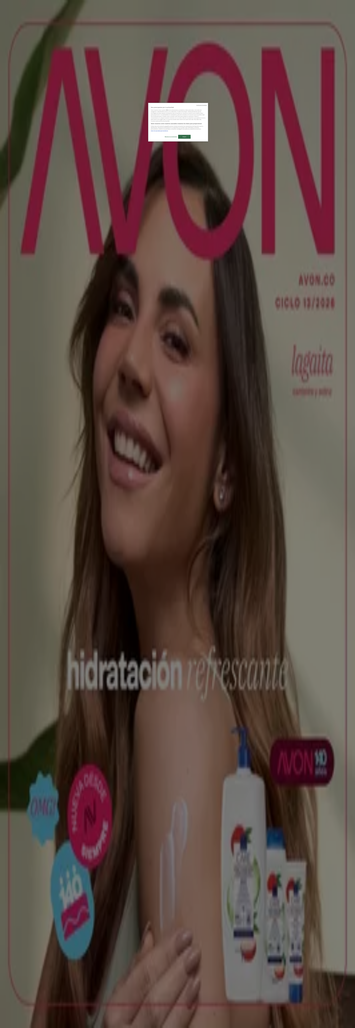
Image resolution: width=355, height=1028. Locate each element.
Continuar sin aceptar (201, 105)
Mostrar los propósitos (171, 136)
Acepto (184, 136)
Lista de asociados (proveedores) (159, 130)
